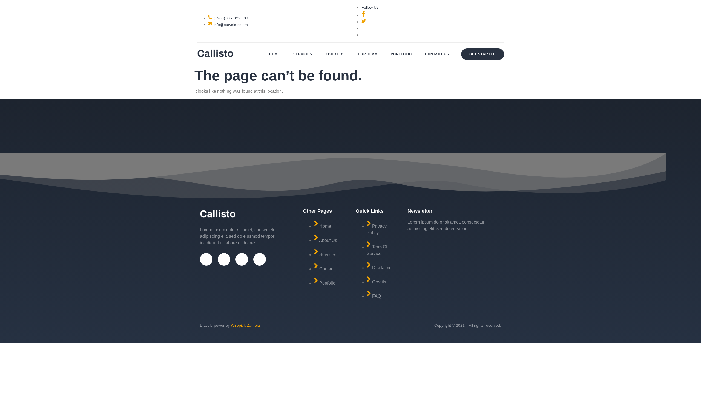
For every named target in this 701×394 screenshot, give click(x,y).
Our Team (368, 54)
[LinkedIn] (259, 259)
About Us (335, 54)
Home (274, 54)
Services (302, 54)
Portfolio (401, 54)
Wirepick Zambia (245, 325)
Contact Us (437, 54)
